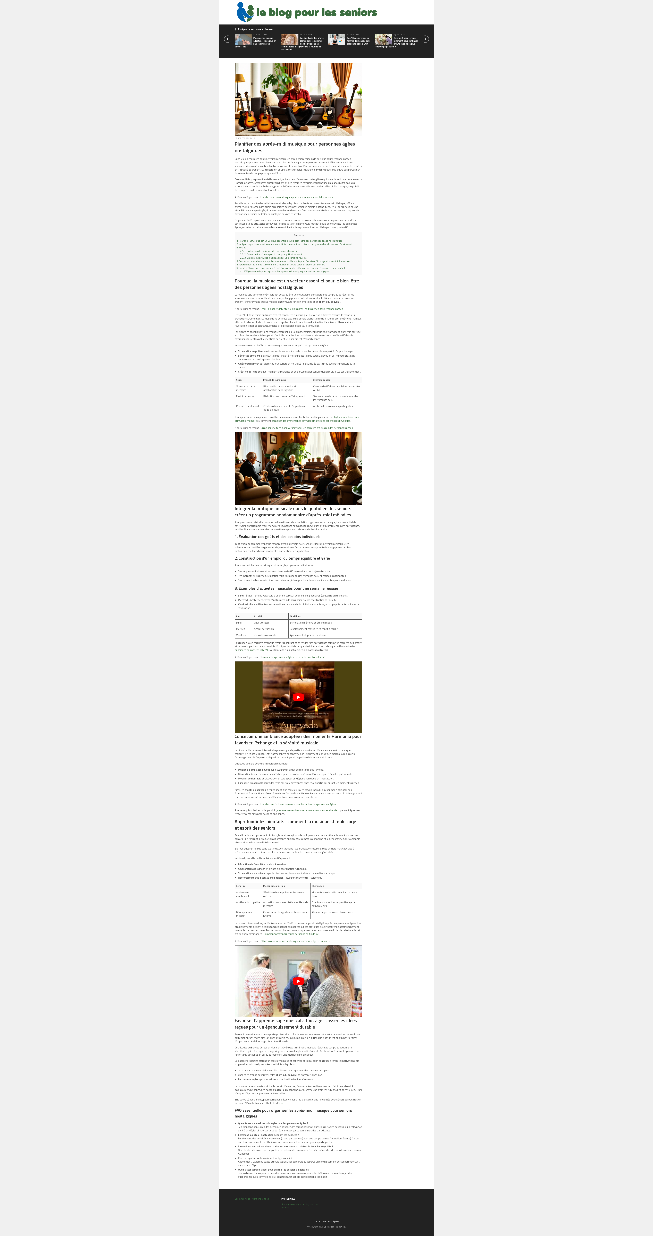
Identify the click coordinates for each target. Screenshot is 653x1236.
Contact (317, 1221)
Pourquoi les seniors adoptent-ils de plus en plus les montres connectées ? (255, 42)
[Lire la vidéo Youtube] (298, 697)
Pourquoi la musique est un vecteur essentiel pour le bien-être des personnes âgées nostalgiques (289, 241)
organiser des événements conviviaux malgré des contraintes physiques (311, 421)
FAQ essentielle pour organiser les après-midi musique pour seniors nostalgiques (285, 271)
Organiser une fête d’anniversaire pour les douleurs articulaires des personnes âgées (307, 428)
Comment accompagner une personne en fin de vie (291, 934)
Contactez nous (242, 1198)
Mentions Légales (331, 1221)
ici (282, 1103)
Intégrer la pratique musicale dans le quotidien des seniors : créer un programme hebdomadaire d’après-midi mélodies (294, 245)
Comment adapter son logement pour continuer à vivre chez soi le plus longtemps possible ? (396, 42)
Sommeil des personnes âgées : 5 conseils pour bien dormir (293, 657)
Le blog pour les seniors (334, 1226)
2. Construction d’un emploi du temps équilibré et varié (271, 254)
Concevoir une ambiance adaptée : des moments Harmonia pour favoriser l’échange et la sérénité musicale (293, 261)
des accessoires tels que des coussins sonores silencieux (308, 810)
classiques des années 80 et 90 (252, 650)
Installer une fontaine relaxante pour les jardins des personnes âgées (298, 804)
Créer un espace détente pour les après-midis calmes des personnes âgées (302, 309)
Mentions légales (260, 1198)
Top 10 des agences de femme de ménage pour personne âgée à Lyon (358, 40)
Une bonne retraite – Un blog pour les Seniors (299, 1206)
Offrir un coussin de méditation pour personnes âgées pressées (295, 941)
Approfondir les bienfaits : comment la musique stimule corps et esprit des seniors (281, 264)
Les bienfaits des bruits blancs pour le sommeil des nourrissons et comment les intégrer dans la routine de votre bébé (302, 43)
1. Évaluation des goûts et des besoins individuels (268, 251)
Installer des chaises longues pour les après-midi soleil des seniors (297, 197)
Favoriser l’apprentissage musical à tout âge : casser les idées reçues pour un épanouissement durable (291, 268)
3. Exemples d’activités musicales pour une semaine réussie (273, 258)
